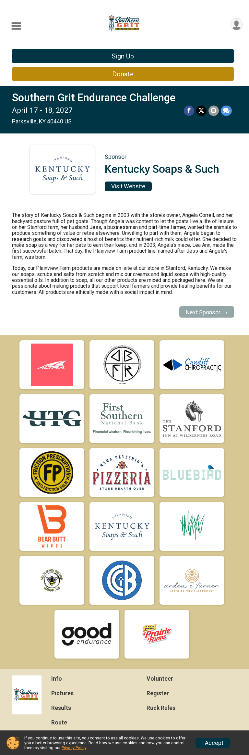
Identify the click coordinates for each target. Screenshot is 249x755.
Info (56, 678)
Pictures (62, 693)
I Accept (212, 743)
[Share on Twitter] (201, 111)
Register (158, 693)
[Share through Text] (226, 111)
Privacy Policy (74, 747)
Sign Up (123, 56)
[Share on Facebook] (189, 111)
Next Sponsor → (207, 312)
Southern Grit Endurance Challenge (93, 98)
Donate (123, 74)
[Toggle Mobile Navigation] (16, 26)
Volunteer (160, 678)
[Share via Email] (213, 111)
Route (59, 722)
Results (61, 708)
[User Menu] (237, 24)
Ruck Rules (161, 708)
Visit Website (128, 186)
